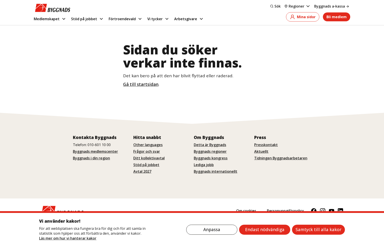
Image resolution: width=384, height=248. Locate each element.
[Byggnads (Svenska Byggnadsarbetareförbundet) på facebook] (313, 211)
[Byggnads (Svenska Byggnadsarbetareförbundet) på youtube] (331, 211)
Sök (277, 6)
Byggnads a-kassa (329, 6)
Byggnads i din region (91, 158)
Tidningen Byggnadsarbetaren (280, 158)
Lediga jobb (204, 164)
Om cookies (246, 210)
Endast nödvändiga (264, 229)
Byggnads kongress (211, 158)
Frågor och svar (146, 151)
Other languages (148, 144)
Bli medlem (336, 16)
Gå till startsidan (140, 84)
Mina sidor (306, 16)
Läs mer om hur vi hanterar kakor (67, 238)
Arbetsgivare (185, 18)
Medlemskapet (47, 18)
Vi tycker (155, 18)
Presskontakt (266, 144)
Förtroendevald (122, 18)
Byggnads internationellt (215, 171)
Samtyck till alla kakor (318, 229)
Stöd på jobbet (84, 18)
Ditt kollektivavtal (149, 158)
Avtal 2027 (142, 171)
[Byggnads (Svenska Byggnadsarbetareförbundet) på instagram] (322, 211)
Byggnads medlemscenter (95, 151)
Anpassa (211, 229)
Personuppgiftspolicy (285, 210)
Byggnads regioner (210, 151)
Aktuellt (261, 151)
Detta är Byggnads (210, 144)
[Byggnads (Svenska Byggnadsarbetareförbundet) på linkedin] (340, 211)
